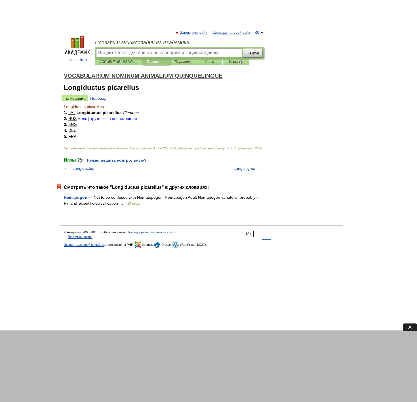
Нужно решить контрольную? (117, 160)
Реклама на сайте (162, 232)
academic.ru (77, 60)
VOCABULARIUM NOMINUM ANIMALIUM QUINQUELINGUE (118, 62)
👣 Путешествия (80, 236)
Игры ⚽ (236, 62)
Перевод (98, 98)
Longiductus (83, 168)
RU (257, 33)
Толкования (155, 62)
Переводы (183, 62)
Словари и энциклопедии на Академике (142, 42)
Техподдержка (137, 232)
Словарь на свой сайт (231, 33)
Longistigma (244, 168)
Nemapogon (75, 197)
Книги (209, 62)
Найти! (253, 53)
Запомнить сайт (193, 33)
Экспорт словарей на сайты (84, 244)
